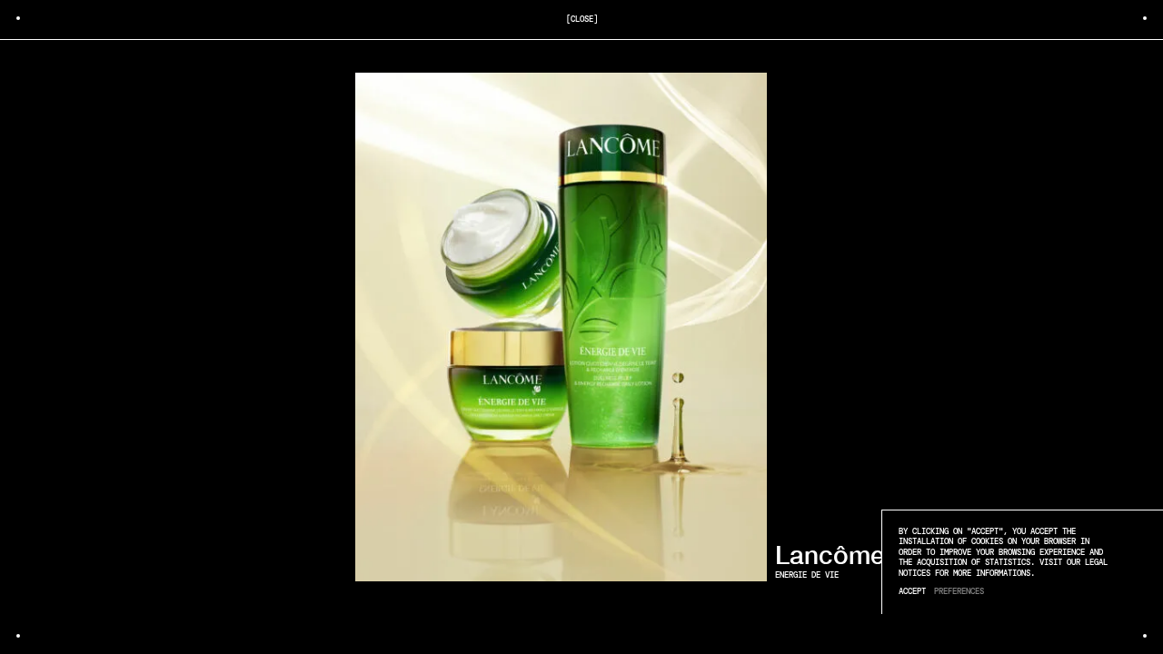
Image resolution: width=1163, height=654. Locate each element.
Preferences (959, 592)
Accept (912, 592)
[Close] (582, 19)
